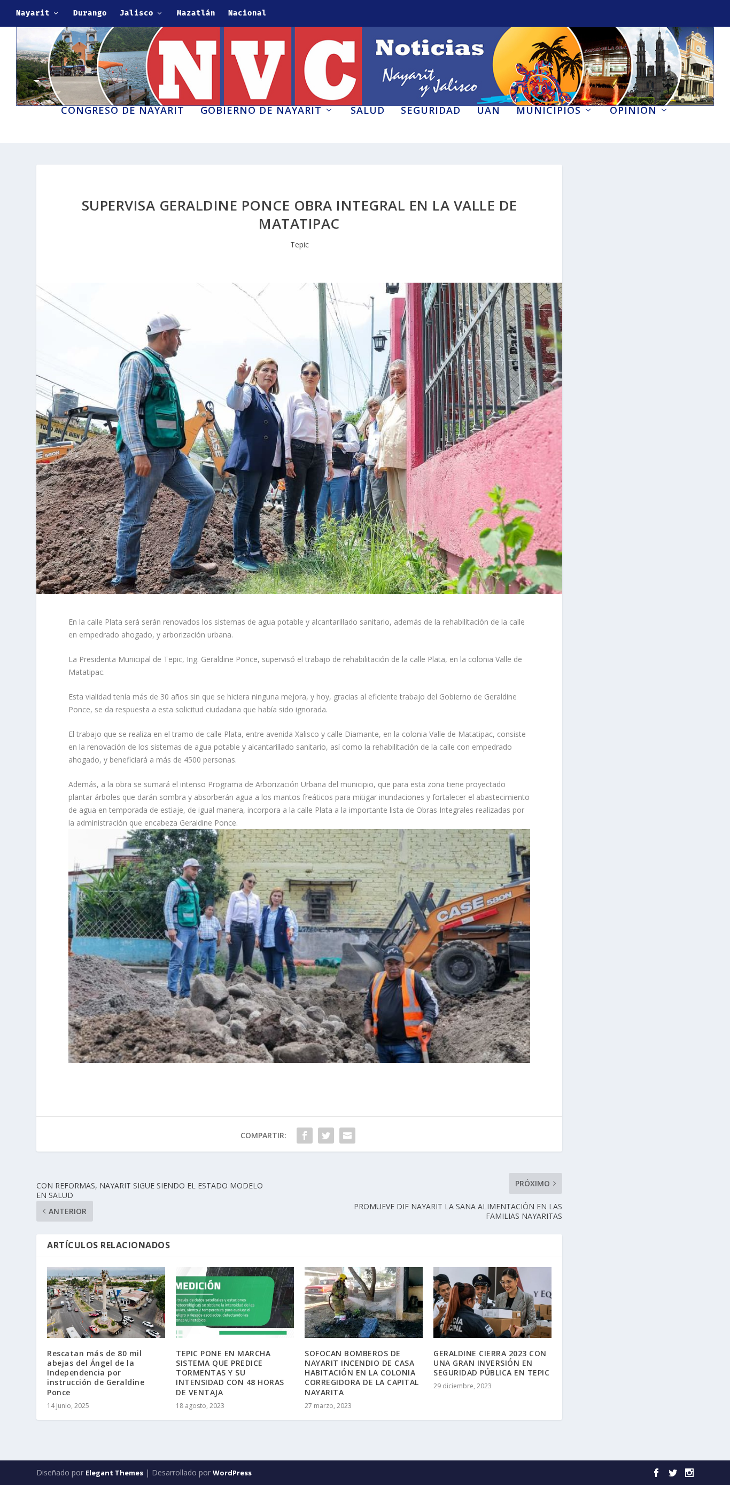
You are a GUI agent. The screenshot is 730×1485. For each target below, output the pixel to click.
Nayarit (33, 13)
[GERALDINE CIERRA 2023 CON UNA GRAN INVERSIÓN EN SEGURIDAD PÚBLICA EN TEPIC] (492, 1302)
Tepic (299, 244)
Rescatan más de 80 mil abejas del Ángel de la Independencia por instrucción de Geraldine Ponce (95, 1372)
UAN (488, 111)
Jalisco (136, 13)
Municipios (548, 111)
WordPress (232, 1473)
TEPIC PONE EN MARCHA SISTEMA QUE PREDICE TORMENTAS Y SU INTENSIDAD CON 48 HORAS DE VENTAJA (230, 1372)
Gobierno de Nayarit (261, 111)
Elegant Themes (114, 1473)
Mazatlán (196, 13)
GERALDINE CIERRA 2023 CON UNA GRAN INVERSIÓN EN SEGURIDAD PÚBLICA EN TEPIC (491, 1363)
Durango (90, 13)
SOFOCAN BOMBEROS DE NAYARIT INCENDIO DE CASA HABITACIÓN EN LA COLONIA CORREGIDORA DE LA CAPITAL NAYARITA (362, 1372)
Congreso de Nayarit (122, 111)
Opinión (633, 111)
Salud (368, 111)
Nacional (247, 13)
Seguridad (431, 111)
